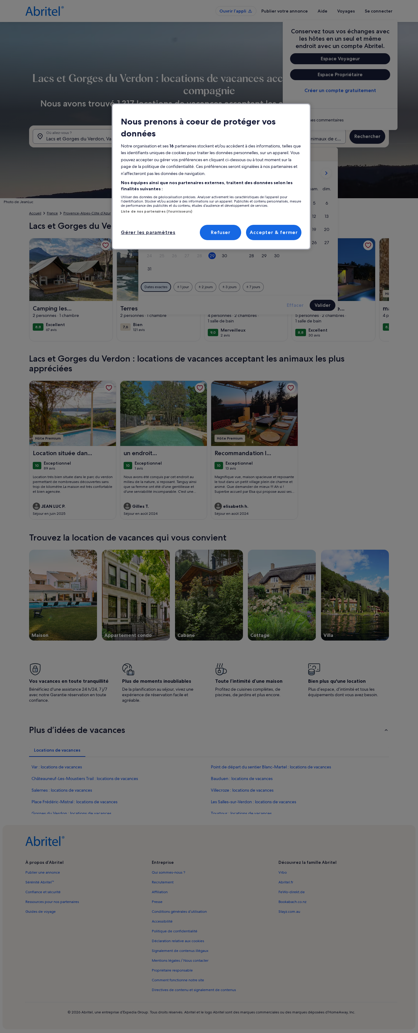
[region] (211, 176)
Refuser (220, 232)
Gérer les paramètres (148, 232)
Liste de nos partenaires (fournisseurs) (156, 211)
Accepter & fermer (274, 232)
